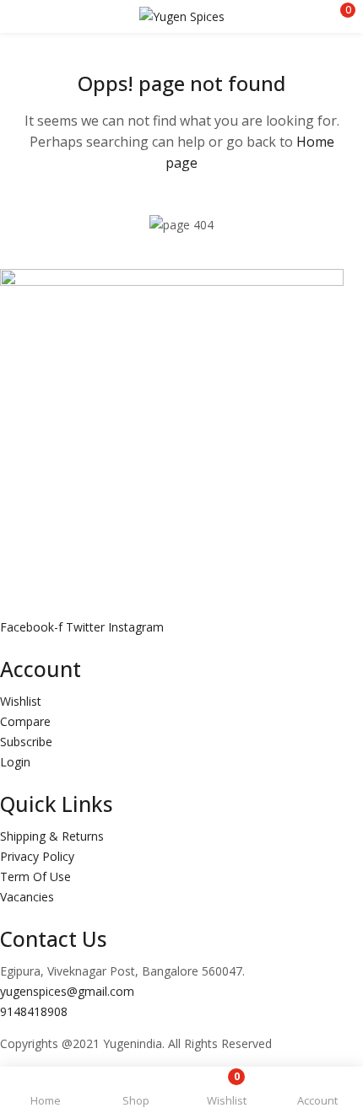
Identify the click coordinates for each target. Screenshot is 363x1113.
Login (15, 762)
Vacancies (27, 897)
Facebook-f (33, 627)
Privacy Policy (37, 856)
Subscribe (26, 742)
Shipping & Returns (52, 836)
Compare (25, 721)
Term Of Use (35, 876)
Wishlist (20, 701)
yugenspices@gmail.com (67, 991)
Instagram (136, 627)
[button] (337, 16)
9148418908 (34, 1011)
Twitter (87, 627)
